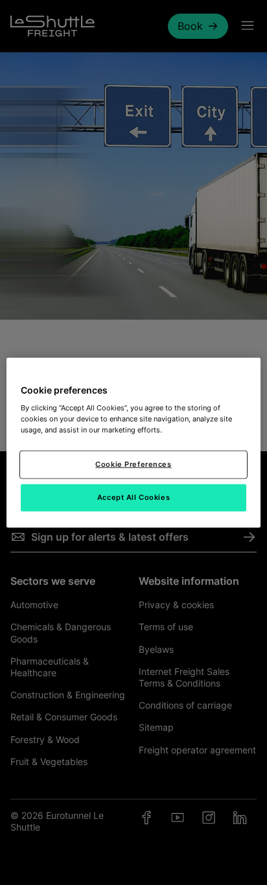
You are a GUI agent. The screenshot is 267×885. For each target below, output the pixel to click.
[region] (133, 442)
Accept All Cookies (133, 497)
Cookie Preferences (133, 464)
